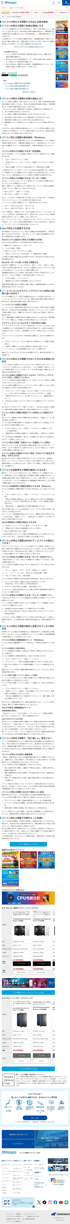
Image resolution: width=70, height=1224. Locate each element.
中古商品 (4, 1190)
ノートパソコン (5, 1178)
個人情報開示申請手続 (29, 1219)
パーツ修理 (26, 1172)
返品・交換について (18, 1182)
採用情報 (36, 1179)
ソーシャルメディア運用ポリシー (15, 1216)
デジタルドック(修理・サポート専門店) (39, 1167)
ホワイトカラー (21, 972)
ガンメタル (22, 1055)
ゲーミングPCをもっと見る (28, 1069)
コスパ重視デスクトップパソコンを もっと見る (28, 992)
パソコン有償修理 (28, 1170)
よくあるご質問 (16, 1192)
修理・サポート (28, 1161)
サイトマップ (9, 1214)
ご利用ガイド (16, 1161)
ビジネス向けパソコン (7, 1181)
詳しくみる (35, 1118)
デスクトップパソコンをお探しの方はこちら (28, 47)
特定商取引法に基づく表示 (13, 1219)
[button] (58, 1181)
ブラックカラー (21, 963)
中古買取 (4, 1193)
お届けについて (16, 1175)
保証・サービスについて (18, 1185)
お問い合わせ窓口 (28, 1164)
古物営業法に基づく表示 (33, 1216)
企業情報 (36, 1172)
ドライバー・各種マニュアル (28, 1178)
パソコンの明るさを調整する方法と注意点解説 (16, 83)
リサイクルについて (28, 1175)
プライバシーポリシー (29, 1214)
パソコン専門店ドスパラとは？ (28, 844)
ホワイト (21, 1061)
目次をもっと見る (28, 92)
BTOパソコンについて (18, 1165)
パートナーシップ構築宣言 (13, 1221)
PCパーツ (4, 1184)
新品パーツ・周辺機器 (45, 12)
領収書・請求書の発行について (18, 1178)
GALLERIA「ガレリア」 (6, 1165)
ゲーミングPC (5, 1168)
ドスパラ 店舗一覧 (38, 1164)
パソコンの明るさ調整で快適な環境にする (17, 86)
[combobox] (39, 7)
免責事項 (18, 1214)
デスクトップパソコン (7, 1174)
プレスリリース (38, 1176)
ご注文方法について (18, 1168)
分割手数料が (21, 12)
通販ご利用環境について (18, 1189)
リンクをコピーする (23, 75)
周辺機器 (4, 1187)
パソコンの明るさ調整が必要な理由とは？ (17, 89)
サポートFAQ (27, 1167)
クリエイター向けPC (7, 1171)
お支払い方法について (18, 1171)
